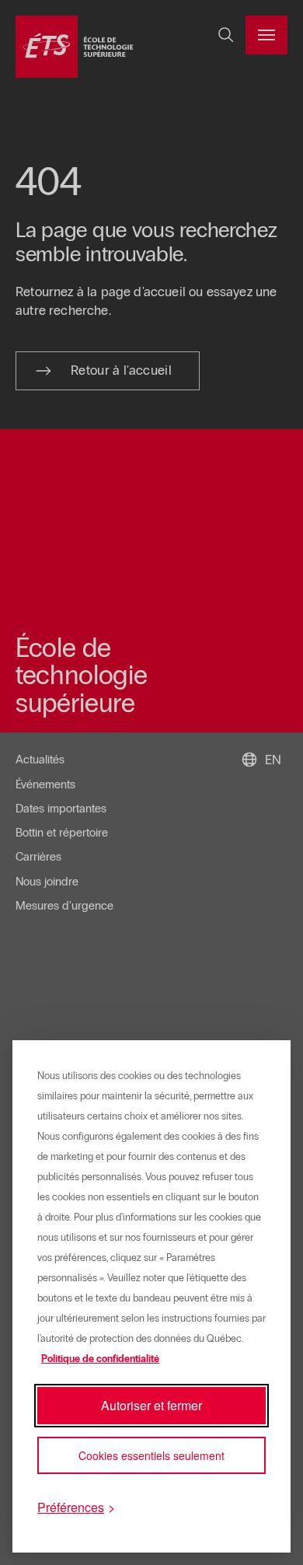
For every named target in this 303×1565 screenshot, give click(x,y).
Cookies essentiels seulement (151, 1455)
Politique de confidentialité (100, 1359)
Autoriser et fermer (151, 1405)
